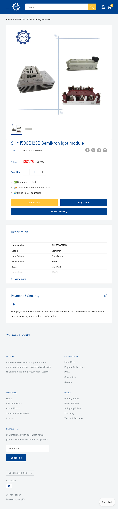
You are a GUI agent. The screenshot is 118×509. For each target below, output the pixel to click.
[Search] (92, 7)
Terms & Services (73, 418)
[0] (109, 7)
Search (68, 382)
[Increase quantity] (42, 172)
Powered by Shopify (15, 499)
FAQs (67, 372)
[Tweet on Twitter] (99, 150)
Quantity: (16, 171)
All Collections (14, 403)
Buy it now (83, 202)
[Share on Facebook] (87, 150)
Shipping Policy (72, 408)
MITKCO (14, 150)
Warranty (69, 413)
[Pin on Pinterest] (93, 150)
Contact (10, 418)
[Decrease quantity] (26, 172)
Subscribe (16, 457)
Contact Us (70, 377)
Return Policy (71, 403)
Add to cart (34, 202)
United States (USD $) (17, 473)
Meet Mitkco (70, 362)
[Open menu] (7, 7)
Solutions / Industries (17, 413)
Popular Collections (74, 367)
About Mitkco (13, 408)
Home (9, 19)
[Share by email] (105, 150)
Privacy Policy (71, 398)
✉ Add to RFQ (59, 211)
